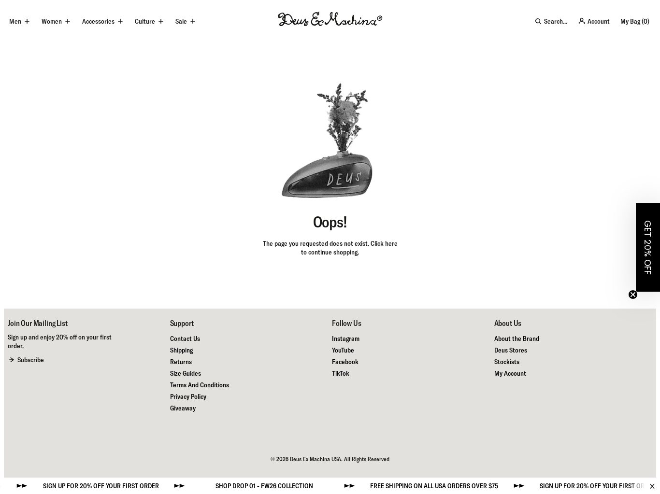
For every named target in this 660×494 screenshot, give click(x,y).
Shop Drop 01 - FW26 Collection (255, 485)
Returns (181, 361)
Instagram (345, 338)
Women (52, 21)
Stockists (506, 361)
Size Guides (185, 373)
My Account (510, 373)
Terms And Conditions (199, 385)
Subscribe (30, 359)
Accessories (98, 21)
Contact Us (185, 338)
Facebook (345, 361)
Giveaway (183, 408)
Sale (181, 21)
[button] (648, 247)
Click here (384, 243)
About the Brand (516, 338)
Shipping (181, 350)
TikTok (340, 373)
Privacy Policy (188, 396)
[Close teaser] (633, 294)
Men (15, 21)
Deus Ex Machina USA (315, 459)
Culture (145, 21)
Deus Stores (510, 350)
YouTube (343, 350)
